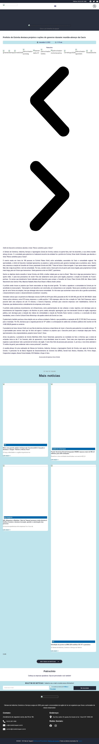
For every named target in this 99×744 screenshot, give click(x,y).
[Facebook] (90, 1)
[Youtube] (97, 1)
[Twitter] (94, 1)
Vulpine (80, 741)
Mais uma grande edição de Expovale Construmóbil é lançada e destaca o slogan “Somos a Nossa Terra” (24, 448)
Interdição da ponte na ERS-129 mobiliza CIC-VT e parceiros (70, 644)
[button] (55, 6)
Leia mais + (6, 455)
